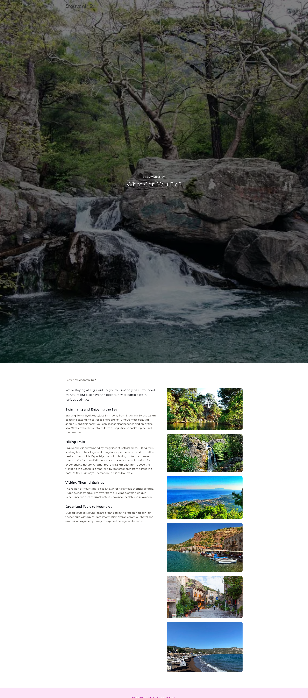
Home (68, 379)
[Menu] (239, 6)
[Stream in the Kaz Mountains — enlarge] (205, 409)
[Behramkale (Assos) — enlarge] (205, 547)
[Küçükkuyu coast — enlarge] (205, 497)
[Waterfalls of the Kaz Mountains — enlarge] (205, 453)
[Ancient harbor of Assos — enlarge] (205, 597)
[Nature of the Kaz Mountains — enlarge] (205, 647)
